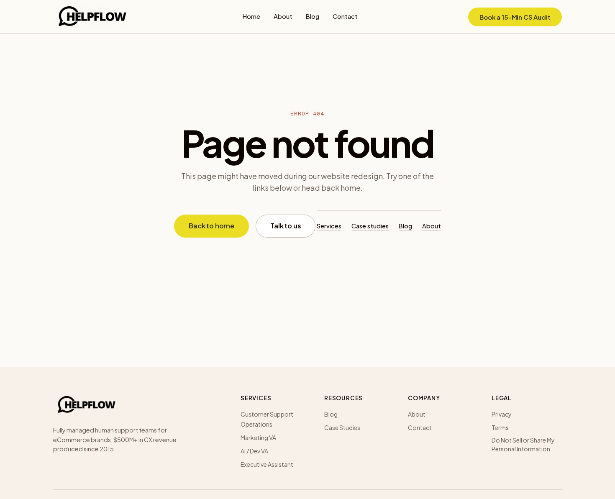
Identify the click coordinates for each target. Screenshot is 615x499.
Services (329, 226)
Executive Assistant (267, 464)
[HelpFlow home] (92, 17)
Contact (345, 16)
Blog (312, 16)
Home (251, 16)
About (283, 16)
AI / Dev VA (254, 451)
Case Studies (342, 427)
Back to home (211, 225)
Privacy (502, 414)
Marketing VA (258, 437)
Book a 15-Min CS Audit (515, 17)
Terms (500, 427)
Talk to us (285, 225)
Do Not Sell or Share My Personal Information (523, 444)
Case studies (370, 226)
